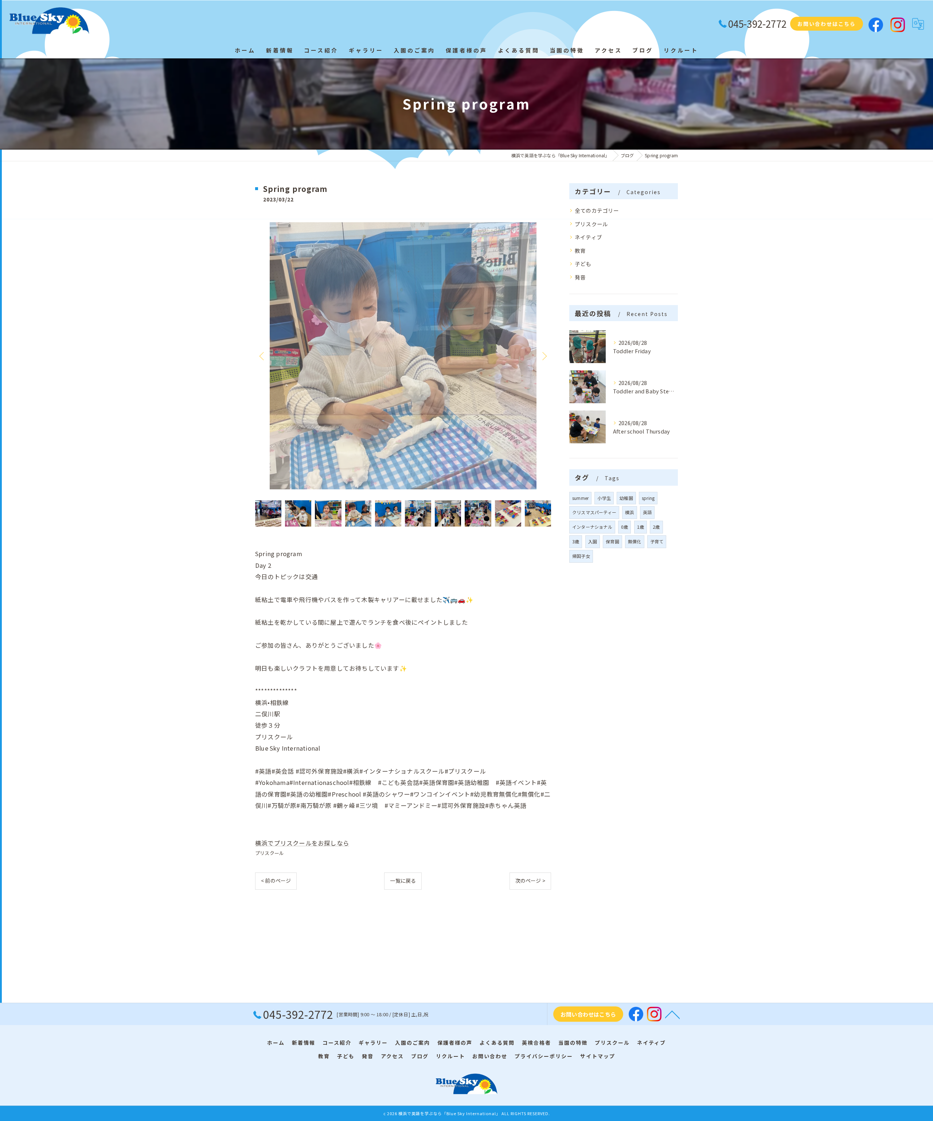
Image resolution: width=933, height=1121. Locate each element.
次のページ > (530, 880)
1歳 (640, 527)
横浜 (629, 512)
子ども (583, 263)
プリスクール (269, 853)
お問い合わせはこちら (826, 23)
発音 (580, 277)
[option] (403, 355)
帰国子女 (581, 556)
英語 (647, 512)
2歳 (656, 527)
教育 (580, 250)
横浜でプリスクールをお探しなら (302, 843)
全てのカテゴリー (597, 210)
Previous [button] (262, 355)
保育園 (612, 541)
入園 (592, 541)
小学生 (604, 498)
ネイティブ (588, 237)
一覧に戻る (403, 880)
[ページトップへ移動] (672, 1014)
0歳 (624, 527)
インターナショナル (592, 527)
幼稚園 (626, 498)
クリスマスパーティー (594, 512)
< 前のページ (276, 880)
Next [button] (543, 355)
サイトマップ (597, 1056)
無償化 (634, 541)
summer (580, 498)
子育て (657, 541)
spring (648, 498)
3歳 (575, 541)
